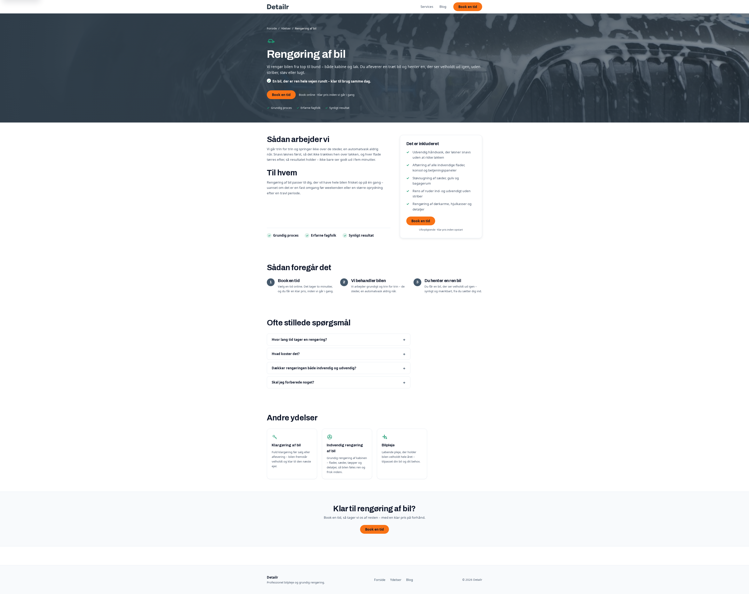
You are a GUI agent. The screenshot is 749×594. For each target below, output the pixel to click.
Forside (272, 28)
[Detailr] (278, 7)
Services (427, 6)
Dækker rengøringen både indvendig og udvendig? (314, 368)
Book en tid (467, 6)
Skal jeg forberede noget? (293, 382)
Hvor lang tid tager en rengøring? (299, 339)
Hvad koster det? (286, 354)
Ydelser (286, 28)
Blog (442, 6)
